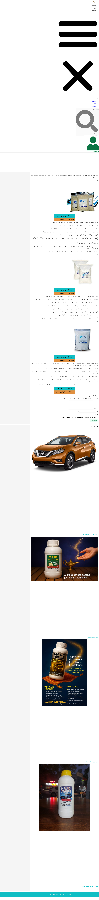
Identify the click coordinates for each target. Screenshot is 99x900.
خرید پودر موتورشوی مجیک (92, 762)
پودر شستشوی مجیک (93, 637)
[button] (78, 56)
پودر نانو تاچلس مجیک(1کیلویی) (90, 535)
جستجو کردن (96, 109)
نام (97, 412)
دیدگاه (96, 409)
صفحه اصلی (94, 5)
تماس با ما (94, 10)
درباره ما (94, 8)
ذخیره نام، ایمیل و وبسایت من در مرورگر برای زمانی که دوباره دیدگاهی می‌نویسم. (79, 417)
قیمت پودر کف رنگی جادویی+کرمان (90, 886)
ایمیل (96, 414)
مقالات (95, 7)
